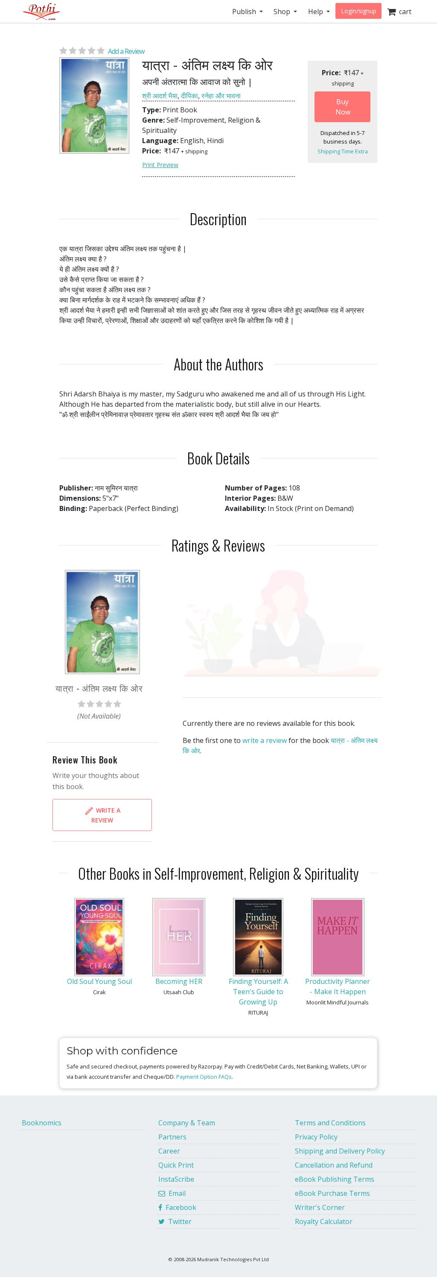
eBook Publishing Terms (334, 1179)
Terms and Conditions (330, 1122)
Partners (172, 1137)
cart (403, 11)
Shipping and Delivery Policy (340, 1151)
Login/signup (358, 11)
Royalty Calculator (324, 1221)
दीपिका (189, 95)
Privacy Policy (316, 1137)
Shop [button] (283, 11)
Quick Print (176, 1165)
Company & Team (186, 1122)
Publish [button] (245, 11)
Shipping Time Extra (343, 151)
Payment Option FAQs (204, 1076)
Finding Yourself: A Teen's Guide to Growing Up (258, 992)
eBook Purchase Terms (332, 1193)
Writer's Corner (320, 1207)
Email (175, 1193)
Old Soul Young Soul (99, 981)
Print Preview (160, 165)
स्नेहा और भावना (221, 95)
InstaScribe (176, 1179)
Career (169, 1151)
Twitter (178, 1221)
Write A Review (105, 815)
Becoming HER (178, 981)
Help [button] (316, 11)
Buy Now (342, 107)
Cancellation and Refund (334, 1165)
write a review (264, 740)
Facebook (179, 1207)
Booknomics (41, 1122)
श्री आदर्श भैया (160, 95)
